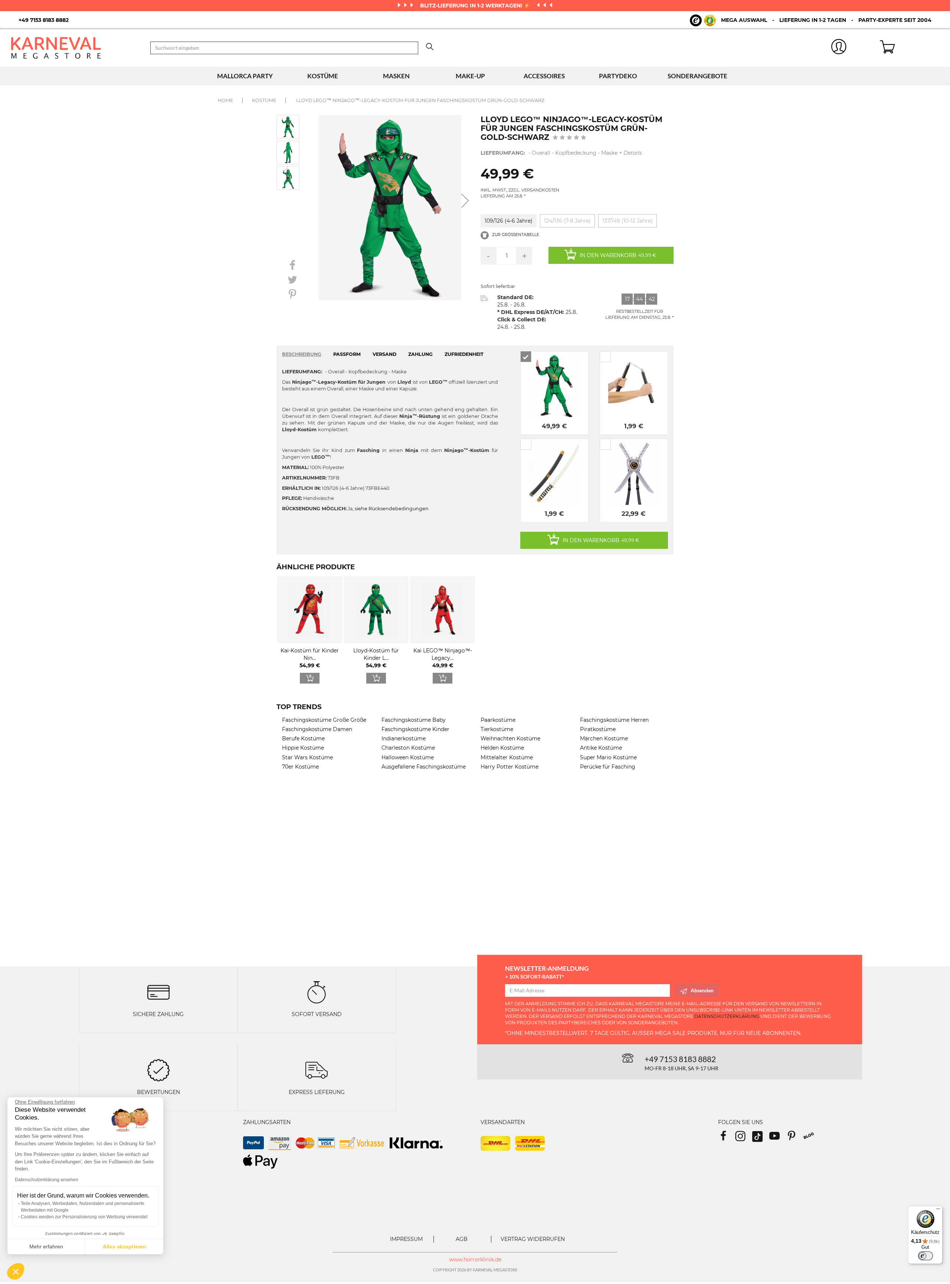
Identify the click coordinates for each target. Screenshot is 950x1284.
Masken (396, 76)
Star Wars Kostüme (307, 757)
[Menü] (938, 1210)
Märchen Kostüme (604, 738)
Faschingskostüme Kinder (415, 729)
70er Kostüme (300, 766)
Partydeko (618, 76)
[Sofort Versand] (316, 991)
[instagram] (743, 1138)
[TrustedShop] (703, 20)
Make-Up (470, 76)
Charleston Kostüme (408, 747)
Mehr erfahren (46, 1246)
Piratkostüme (598, 729)
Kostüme (322, 76)
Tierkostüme (497, 729)
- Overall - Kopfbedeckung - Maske (561, 153)
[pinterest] (794, 1138)
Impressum (406, 1239)
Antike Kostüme (601, 747)
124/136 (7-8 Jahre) (567, 220)
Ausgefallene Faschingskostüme (423, 766)
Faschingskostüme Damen (317, 729)
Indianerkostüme (403, 738)
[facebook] (726, 1138)
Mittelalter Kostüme (507, 757)
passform (347, 354)
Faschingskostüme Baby (413, 720)
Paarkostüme (498, 720)
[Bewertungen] (158, 1070)
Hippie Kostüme (303, 747)
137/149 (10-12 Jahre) (627, 220)
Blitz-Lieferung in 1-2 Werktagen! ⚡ (475, 5)
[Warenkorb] (909, 47)
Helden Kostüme (502, 747)
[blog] (811, 1138)
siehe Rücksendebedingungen (392, 508)
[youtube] (777, 1138)
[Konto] (838, 48)
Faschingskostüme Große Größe (324, 720)
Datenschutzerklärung (726, 1016)
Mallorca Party (245, 76)
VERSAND (384, 354)
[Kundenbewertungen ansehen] (569, 138)
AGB (462, 1239)
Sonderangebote (697, 76)
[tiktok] (760, 1138)
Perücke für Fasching (607, 766)
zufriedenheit (464, 354)
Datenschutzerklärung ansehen (46, 1179)
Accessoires (544, 76)
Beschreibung (301, 354)
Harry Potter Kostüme (509, 766)
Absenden (702, 990)
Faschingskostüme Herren (614, 720)
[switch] (925, 1255)
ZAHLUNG (420, 354)
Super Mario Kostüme (608, 757)
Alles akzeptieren (124, 1246)
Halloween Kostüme (407, 757)
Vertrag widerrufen (533, 1239)
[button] (15, 1271)
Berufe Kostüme (303, 738)
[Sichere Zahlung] (158, 991)
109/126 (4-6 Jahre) (509, 220)
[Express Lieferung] (316, 1070)
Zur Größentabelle (515, 234)
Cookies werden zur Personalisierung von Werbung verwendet (84, 1216)
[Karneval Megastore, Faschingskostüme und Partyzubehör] (75, 48)
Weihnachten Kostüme (510, 738)
